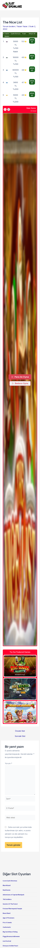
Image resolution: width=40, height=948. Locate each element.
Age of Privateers (8, 918)
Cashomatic (7, 927)
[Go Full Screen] (8, 109)
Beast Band (6, 913)
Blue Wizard (6, 885)
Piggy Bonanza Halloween (11, 936)
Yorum (8, 763)
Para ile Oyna (22, 377)
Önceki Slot (20, 731)
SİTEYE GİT (32, 40)
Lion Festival (7, 941)
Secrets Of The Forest (10, 904)
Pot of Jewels (7, 922)
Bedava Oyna (21, 383)
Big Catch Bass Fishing (10, 932)
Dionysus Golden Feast (10, 946)
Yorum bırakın (9, 26)
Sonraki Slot (20, 736)
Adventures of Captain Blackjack (13, 895)
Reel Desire (6, 890)
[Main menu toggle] (35, 5)
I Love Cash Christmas (10, 881)
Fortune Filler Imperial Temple (12, 908)
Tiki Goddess (7, 899)
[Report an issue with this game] (5, 109)
